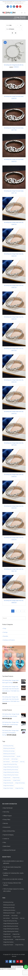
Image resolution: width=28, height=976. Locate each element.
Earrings (5, 632)
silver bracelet (6, 759)
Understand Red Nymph (9, 850)
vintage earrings (15, 777)
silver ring (22, 761)
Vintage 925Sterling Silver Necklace (11, 772)
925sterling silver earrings (8, 751)
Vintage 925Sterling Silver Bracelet (10, 767)
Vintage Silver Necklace (8, 785)
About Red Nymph (8, 808)
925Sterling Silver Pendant (9, 756)
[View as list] (15, 33)
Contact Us (6, 838)
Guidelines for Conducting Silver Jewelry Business (13, 874)
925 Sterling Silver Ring (8, 745)
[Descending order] (20, 25)
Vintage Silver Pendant (8, 788)
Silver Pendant (15, 761)
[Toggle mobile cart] (21, 13)
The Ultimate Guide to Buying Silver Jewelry (12, 868)
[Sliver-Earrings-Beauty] (14, 646)
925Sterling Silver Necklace (9, 753)
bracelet (18, 756)
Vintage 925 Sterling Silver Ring (10, 764)
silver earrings (14, 759)
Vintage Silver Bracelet (8, 782)
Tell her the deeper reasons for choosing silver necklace (13, 890)
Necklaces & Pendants (9, 640)
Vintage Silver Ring (19, 788)
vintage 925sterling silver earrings (10, 769)
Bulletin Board (6, 846)
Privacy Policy (6, 819)
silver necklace (6, 761)
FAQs (4, 842)
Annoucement (6, 827)
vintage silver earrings (20, 782)
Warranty (5, 823)
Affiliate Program (7, 815)
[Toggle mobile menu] (25, 13)
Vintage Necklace (7, 780)
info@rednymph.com (18, 3)
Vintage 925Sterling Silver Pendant (10, 775)
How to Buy (6, 812)
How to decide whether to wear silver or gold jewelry (13, 862)
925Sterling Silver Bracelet (9, 748)
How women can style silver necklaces (13, 879)
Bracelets (5, 636)
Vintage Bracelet (6, 777)
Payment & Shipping (8, 835)
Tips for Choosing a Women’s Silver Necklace (12, 884)
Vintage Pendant (16, 780)
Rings (4, 628)
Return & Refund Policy (9, 831)
